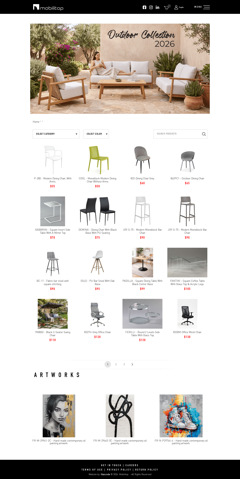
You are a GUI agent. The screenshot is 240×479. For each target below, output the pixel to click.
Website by (99, 474)
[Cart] (167, 8)
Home (36, 121)
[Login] (182, 7)
